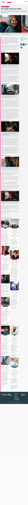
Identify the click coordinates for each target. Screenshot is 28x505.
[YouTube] (23, 394)
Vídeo (15, 307)
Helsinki (5, 383)
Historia (15, 279)
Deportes (7, 243)
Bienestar (6, 351)
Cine (23, 37)
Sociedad (22, 40)
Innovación (12, 247)
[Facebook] (21, 394)
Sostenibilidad (15, 355)
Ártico (5, 318)
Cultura (3, 383)
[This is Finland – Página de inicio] (3, 2)
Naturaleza (3, 320)
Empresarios (15, 385)
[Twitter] (22, 394)
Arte (21, 37)
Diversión (5, 352)
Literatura (15, 247)
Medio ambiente (5, 319)
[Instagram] (24, 394)
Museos (17, 279)
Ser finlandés (3, 244)
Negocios (14, 248)
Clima (16, 246)
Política (5, 320)
